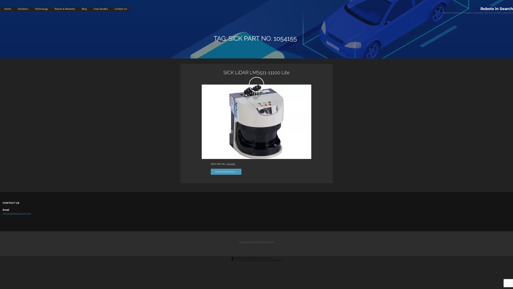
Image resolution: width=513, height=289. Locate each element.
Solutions (23, 8)
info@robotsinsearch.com (17, 213)
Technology (41, 8)
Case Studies (101, 8)
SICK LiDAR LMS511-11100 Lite (256, 72)
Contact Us (121, 8)
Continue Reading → (226, 172)
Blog (84, 8)
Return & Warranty (65, 8)
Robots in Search (496, 8)
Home (7, 8)
